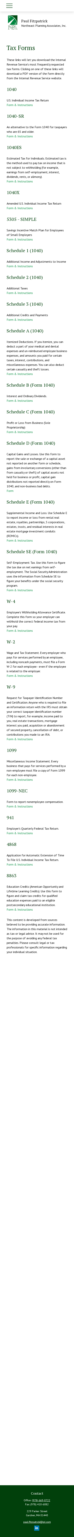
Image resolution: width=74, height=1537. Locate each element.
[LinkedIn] (36, 1528)
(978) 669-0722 (41, 1500)
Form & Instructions (20, 105)
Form (10, 491)
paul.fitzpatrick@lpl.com (37, 1522)
